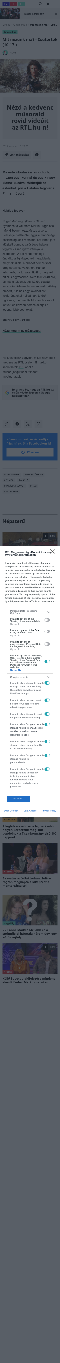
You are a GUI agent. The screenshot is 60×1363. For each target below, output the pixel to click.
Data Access (30, 810)
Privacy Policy (49, 810)
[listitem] (30, 612)
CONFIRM (19, 799)
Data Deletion (11, 810)
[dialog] (30, 681)
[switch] (47, 620)
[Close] (53, 552)
